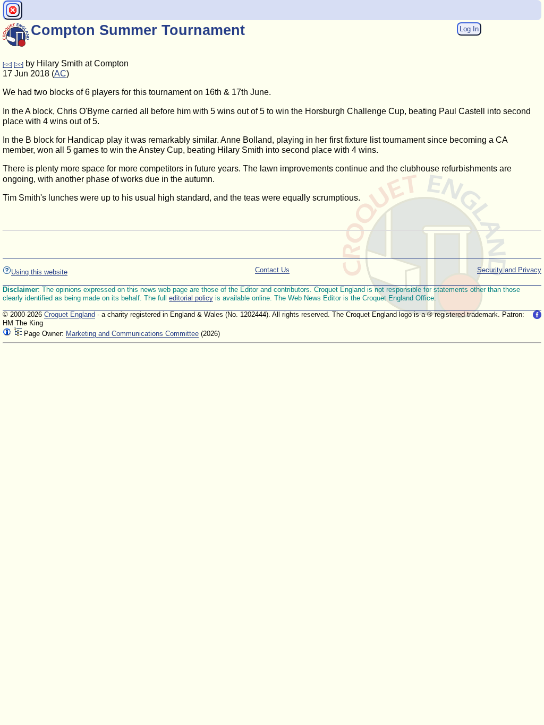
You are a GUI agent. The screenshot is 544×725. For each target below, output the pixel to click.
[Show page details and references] (7, 334)
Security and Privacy (509, 270)
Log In (469, 29)
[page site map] (17, 334)
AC (60, 73)
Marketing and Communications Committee (132, 334)
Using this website (39, 272)
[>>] (18, 64)
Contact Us (272, 270)
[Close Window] (13, 10)
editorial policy (191, 298)
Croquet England (69, 314)
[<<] (7, 64)
